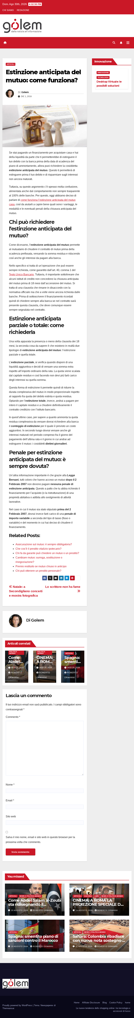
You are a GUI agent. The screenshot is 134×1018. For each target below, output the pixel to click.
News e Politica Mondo (13, 651)
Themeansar (8, 1008)
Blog (104, 1002)
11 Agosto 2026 (84, 946)
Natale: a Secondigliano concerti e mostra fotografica (25, 591)
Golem (25, 92)
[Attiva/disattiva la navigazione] (128, 43)
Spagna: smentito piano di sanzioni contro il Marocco (33, 938)
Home (76, 1002)
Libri (96, 896)
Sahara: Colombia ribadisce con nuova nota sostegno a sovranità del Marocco (98, 940)
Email (10, 800)
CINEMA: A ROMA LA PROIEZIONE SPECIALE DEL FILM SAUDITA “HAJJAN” (99, 904)
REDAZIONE (23, 10)
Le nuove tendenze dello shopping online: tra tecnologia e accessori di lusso (103, 1009)
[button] (114, 42)
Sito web (11, 816)
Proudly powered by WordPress (17, 1005)
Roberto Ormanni (43, 910)
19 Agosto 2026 (84, 910)
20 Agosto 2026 (20, 910)
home (127, 1002)
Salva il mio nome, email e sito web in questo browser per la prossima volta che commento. (40, 839)
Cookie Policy (115, 1002)
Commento (13, 717)
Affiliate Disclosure (91, 1002)
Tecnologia (103, 77)
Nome (10, 784)
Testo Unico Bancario (21, 274)
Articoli (10, 64)
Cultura (88, 896)
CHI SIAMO (8, 10)
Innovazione (103, 72)
